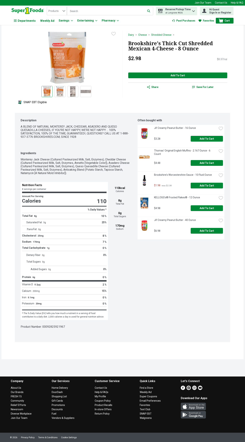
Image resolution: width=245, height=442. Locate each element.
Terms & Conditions (48, 437)
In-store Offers (103, 409)
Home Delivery (60, 387)
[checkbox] (113, 34)
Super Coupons (148, 396)
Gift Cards (57, 400)
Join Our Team (203, 2)
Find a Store (146, 387)
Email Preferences (150, 400)
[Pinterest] (189, 389)
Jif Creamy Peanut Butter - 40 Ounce (175, 220)
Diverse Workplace (21, 413)
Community (17, 400)
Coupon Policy (103, 400)
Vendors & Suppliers (63, 418)
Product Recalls (103, 405)
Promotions (58, 405)
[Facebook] (183, 389)
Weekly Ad (47, 20)
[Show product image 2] (59, 91)
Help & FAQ (237, 2)
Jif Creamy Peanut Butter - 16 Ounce (175, 128)
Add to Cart (178, 75)
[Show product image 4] (85, 91)
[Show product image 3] (72, 91)
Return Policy (102, 413)
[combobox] (57, 11)
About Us (16, 387)
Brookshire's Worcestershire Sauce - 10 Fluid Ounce (183, 174)
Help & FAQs (101, 392)
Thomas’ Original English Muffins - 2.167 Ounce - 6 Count (182, 152)
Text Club (145, 409)
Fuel (54, 413)
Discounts (57, 409)
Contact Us (221, 2)
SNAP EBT (146, 413)
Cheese (142, 34)
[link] (183, 21)
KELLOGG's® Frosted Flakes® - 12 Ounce (177, 197)
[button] (193, 10)
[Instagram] (194, 389)
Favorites (145, 405)
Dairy (131, 34)
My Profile (100, 396)
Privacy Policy (28, 437)
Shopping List (59, 396)
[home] (28, 11)
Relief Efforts (18, 405)
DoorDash (57, 392)
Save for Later (205, 87)
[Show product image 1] (47, 91)
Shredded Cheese (161, 34)
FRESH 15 (16, 396)
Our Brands (17, 392)
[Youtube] (200, 389)
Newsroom (17, 409)
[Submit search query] (149, 11)
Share (154, 87)
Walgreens (146, 418)
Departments (27, 20)
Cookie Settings (69, 437)
